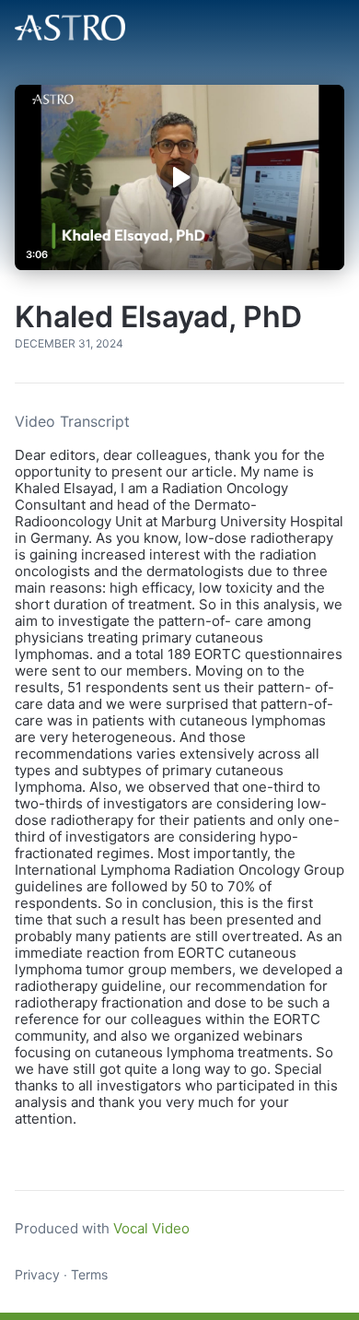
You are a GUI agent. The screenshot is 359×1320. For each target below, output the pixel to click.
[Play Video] (179, 177)
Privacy (37, 1274)
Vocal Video (151, 1228)
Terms (89, 1274)
